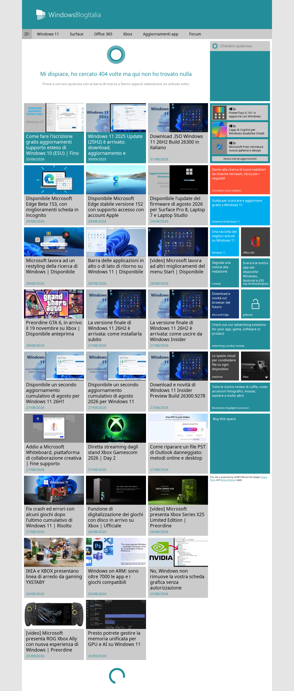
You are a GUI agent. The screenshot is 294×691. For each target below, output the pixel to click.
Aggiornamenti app (160, 34)
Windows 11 (48, 34)
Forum (195, 34)
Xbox (127, 34)
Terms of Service (228, 479)
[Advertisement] (240, 76)
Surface (76, 34)
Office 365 (103, 34)
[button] (27, 34)
